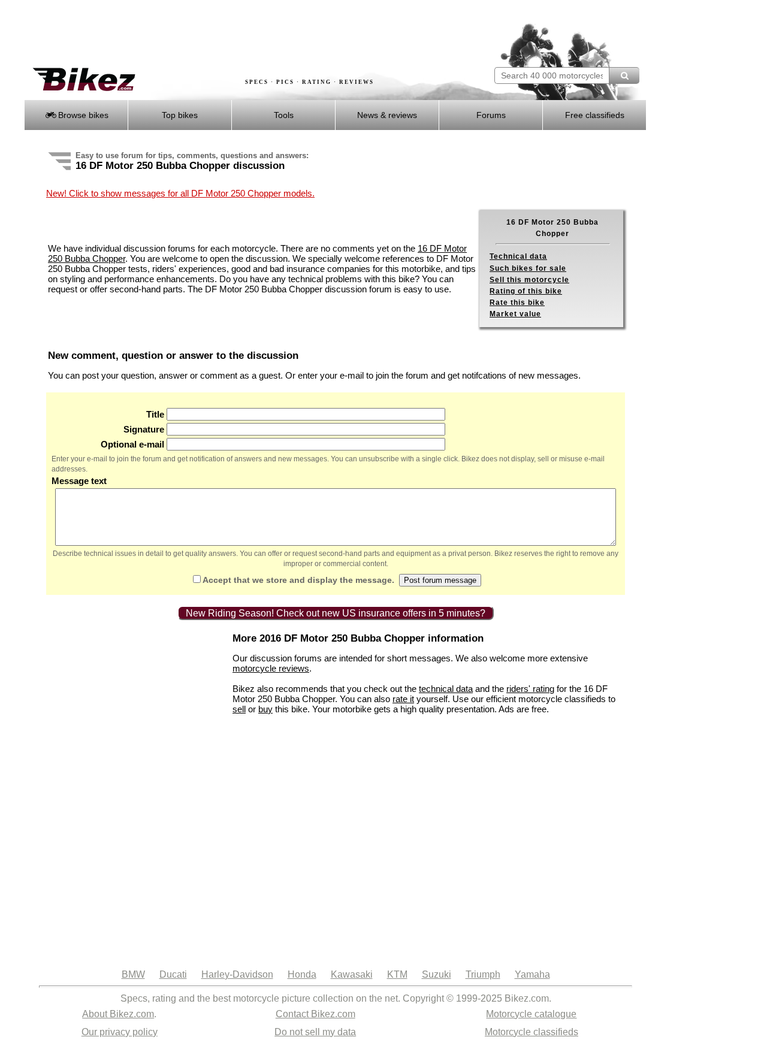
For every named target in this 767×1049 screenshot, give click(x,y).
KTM (397, 974)
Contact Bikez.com (315, 1014)
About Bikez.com (118, 1014)
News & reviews (387, 115)
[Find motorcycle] (624, 75)
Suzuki (436, 974)
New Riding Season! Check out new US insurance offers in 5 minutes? (335, 613)
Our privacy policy (119, 1032)
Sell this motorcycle (529, 280)
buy (265, 709)
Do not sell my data (315, 1032)
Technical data (518, 256)
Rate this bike (517, 302)
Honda (302, 974)
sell (239, 709)
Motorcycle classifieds (531, 1032)
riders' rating (530, 689)
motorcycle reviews (270, 668)
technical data (446, 689)
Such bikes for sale (528, 268)
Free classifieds (594, 115)
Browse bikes (82, 115)
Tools (284, 115)
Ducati (173, 974)
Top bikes (180, 115)
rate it (403, 699)
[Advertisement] (242, 34)
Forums (491, 115)
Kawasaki (352, 974)
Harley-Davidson (237, 974)
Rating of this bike (526, 291)
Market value (515, 314)
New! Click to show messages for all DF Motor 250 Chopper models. (180, 193)
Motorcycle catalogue (531, 1014)
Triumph (483, 974)
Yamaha (532, 974)
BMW (133, 974)
